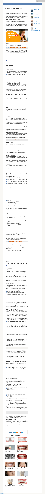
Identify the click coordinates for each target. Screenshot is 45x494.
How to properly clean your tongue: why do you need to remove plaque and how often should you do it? (37, 24)
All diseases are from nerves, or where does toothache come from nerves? (36, 10)
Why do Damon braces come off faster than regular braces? (36, 21)
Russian (1, 493)
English (3, 493)
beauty (34, 15)
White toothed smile (9, 1)
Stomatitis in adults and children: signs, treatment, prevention (37, 28)
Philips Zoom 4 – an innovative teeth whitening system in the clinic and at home (37, 14)
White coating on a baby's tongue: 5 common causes (37, 17)
